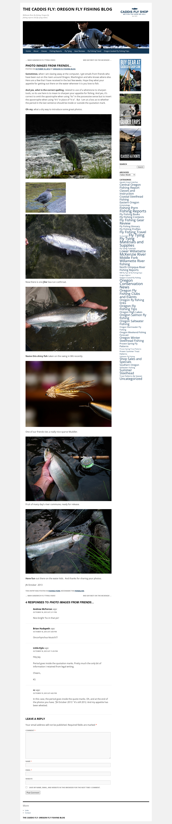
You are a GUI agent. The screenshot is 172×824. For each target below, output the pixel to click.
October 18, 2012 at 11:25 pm (45, 651)
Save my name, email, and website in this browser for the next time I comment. (64, 787)
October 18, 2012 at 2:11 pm (45, 612)
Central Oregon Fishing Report (130, 186)
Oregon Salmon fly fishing (133, 316)
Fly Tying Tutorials (128, 248)
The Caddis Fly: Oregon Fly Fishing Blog (67, 9)
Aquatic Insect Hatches (129, 182)
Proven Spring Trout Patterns (130, 349)
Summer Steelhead (127, 371)
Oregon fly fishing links (132, 301)
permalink (79, 591)
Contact (28, 813)
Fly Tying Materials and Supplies (132, 242)
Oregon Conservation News (131, 283)
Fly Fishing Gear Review (132, 221)
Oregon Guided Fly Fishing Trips (116, 51)
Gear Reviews (79, 51)
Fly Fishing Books (130, 214)
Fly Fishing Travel (94, 51)
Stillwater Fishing (127, 367)
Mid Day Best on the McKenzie (97, 60)
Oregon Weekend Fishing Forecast (133, 334)
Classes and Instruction (127, 192)
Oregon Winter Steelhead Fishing (132, 339)
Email (29, 770)
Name (29, 761)
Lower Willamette (133, 251)
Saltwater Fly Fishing (127, 356)
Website (29, 779)
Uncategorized (131, 378)
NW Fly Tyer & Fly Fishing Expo (131, 273)
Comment (30, 730)
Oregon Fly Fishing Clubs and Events (130, 293)
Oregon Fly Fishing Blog (64, 69)
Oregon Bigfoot (125, 275)
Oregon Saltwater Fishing (132, 322)
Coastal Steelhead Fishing (131, 198)
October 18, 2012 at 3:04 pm (45, 632)
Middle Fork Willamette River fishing (132, 260)
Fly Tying (68, 51)
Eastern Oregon (129, 202)
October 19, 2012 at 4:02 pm (45, 693)
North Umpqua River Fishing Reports (132, 268)
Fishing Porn (54, 591)
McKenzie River (133, 254)
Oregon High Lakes (131, 312)
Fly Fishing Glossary (130, 226)
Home (28, 51)
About (35, 51)
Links (27, 810)
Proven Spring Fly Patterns (129, 345)
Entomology (125, 205)
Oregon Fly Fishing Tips (128, 307)
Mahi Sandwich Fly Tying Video (40, 60)
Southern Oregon (129, 364)
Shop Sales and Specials (131, 360)
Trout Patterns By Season (131, 376)
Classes (44, 51)
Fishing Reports (56, 51)
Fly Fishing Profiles (130, 229)
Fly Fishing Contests (132, 217)
